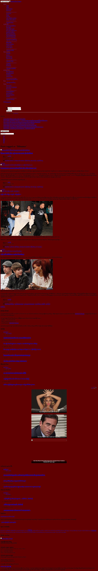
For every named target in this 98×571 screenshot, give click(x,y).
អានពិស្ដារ (3, 163)
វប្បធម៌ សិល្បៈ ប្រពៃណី (40, 304)
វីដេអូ (4, 81)
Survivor (5, 530)
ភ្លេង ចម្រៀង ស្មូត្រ (10, 29)
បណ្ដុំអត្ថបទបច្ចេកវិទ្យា (11, 68)
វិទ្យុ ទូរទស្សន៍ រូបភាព (10, 33)
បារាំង (7, 7)
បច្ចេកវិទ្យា (8, 64)
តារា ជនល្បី (8, 85)
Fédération (75, 530)
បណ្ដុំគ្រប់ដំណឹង (9, 22)
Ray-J (2, 530)
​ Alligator (80, 530)
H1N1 (53, 530)
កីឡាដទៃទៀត (9, 58)
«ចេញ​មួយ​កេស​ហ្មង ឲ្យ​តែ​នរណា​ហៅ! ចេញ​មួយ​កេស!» (16, 510)
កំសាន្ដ (4, 84)
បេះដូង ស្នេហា (9, 47)
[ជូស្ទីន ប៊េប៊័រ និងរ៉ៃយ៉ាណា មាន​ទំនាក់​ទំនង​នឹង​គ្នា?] (11, 251)
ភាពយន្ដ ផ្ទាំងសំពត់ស (11, 35)
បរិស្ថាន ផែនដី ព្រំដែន (10, 19)
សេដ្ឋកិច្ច (8, 16)
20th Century (42, 532)
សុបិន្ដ (9, 182)
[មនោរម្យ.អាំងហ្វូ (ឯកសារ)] (15, 1)
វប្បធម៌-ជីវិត (5, 24)
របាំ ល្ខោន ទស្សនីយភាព (11, 30)
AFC (60, 532)
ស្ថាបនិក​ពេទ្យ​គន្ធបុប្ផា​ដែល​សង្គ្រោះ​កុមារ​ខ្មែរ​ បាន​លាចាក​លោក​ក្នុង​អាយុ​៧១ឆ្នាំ (21, 486)
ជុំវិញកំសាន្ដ (27, 160)
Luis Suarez (32, 532)
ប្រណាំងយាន (9, 56)
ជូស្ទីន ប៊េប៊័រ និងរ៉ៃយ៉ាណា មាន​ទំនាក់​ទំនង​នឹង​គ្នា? (12, 254)
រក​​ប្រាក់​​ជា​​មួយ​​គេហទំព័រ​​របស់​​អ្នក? (8, 516)
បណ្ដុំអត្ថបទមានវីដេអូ (10, 82)
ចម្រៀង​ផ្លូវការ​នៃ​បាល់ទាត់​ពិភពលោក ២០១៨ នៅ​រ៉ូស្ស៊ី (16, 379)
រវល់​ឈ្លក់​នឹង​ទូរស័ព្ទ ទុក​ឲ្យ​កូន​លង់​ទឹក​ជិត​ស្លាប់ (14, 481)
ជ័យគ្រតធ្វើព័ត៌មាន (10, 91)
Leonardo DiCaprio (20, 530)
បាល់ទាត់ (8, 53)
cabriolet (38, 532)
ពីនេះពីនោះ (8, 88)
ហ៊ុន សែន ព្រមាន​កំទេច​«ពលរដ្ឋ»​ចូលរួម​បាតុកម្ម (15, 361)
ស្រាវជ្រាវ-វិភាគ (6, 70)
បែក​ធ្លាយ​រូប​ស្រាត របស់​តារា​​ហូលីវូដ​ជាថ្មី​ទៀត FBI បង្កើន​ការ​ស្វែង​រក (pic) (18, 168)
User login (8, 102)
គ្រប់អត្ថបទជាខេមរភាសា (19, 160)
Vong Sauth (13, 532)
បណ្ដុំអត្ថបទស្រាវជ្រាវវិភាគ (11, 79)
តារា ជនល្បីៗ (33, 160)
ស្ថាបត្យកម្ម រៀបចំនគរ (10, 25)
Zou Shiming (62, 530)
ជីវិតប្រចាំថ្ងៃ (8, 42)
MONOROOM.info (79, 313)
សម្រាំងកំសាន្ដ (40, 160)
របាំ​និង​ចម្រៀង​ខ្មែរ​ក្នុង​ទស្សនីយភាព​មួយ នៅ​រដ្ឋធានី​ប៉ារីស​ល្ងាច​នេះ (19, 384)
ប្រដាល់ (8, 55)
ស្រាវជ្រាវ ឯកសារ (10, 73)
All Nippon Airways (69, 530)
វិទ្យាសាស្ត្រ (8, 65)
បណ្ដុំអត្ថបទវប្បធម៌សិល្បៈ (11, 39)
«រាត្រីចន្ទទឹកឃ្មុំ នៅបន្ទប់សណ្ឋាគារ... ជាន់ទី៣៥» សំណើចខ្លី (18, 498)
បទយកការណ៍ (9, 76)
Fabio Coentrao (48, 530)
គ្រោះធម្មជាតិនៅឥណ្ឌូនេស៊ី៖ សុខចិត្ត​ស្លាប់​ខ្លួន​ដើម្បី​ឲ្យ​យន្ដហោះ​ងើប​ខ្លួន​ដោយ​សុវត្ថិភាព (24, 475)
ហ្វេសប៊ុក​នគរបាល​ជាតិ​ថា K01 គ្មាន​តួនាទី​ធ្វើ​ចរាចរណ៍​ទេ (17, 337)
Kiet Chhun (26, 532)
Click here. (15, 113)
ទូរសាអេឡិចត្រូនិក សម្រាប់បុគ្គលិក (8, 522)
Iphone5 (83, 530)
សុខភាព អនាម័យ (10, 44)
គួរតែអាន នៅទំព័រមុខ (14, 247)
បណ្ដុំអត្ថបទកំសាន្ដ (10, 99)
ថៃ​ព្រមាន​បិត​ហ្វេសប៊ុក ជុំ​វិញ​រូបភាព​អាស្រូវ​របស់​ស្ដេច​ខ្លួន (16, 355)
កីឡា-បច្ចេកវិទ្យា (6, 52)
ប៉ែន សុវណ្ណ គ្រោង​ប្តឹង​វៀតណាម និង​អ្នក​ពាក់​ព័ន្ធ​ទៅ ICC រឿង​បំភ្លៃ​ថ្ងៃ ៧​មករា (22, 349)
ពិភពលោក (8, 10)
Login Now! (9, 110)
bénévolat (35, 530)
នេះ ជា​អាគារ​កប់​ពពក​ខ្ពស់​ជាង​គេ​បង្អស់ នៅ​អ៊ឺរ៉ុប (14, 373)
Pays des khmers (48, 532)
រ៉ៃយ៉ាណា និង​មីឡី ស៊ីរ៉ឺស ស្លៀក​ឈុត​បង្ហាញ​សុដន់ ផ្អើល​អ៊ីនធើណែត (17, 153)
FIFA (30, 530)
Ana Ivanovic (88, 530)
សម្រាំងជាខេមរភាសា (9, 160)
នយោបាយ (8, 13)
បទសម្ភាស (8, 74)
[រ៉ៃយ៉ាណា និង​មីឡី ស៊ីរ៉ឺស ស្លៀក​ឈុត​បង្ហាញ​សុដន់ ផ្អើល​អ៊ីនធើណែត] (15, 150)
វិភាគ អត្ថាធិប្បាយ (10, 71)
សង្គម (7, 15)
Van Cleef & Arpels (20, 532)
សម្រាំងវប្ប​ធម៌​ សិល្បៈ (9, 304)
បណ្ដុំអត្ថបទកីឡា (9, 61)
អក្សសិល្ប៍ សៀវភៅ (10, 32)
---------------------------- (11, 12)
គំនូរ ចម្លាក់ (8, 27)
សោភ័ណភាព (9, 46)
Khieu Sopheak (11, 530)
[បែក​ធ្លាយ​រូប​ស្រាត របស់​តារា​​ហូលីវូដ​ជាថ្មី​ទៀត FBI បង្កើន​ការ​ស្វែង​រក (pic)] (16, 165)
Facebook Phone (41, 530)
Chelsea (93, 530)
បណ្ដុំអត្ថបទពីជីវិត (10, 50)
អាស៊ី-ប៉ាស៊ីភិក (9, 9)
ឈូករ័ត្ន (9, 156)
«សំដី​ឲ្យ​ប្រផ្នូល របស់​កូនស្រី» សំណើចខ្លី (13, 504)
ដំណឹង (4, 4)
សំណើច (8, 96)
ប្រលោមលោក (9, 93)
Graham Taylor (55, 532)
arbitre (26, 530)
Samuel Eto (56, 530)
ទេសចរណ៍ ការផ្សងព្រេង (11, 87)
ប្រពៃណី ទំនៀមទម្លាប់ (11, 37)
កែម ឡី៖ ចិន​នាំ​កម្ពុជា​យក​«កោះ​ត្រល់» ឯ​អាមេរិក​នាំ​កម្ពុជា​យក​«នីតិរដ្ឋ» (20, 343)
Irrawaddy (63, 532)
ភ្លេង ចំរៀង (47, 304)
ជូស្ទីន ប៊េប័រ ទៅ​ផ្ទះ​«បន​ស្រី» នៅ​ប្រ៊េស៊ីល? (11, 194)
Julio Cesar (8, 532)
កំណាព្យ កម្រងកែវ (10, 95)
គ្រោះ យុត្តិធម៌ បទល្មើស (11, 18)
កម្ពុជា (7, 5)
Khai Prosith (3, 532)
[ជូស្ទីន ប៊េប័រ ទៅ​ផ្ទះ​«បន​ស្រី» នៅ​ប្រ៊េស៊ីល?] (10, 191)
